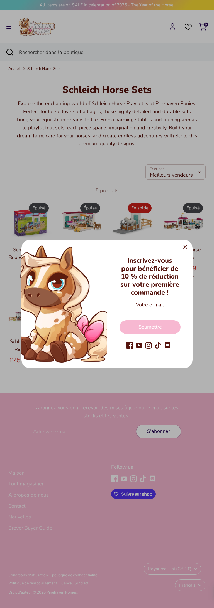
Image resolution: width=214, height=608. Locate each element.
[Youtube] (139, 345)
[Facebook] (129, 345)
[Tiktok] (158, 345)
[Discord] (167, 345)
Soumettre (150, 327)
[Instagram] (148, 345)
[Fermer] (185, 247)
